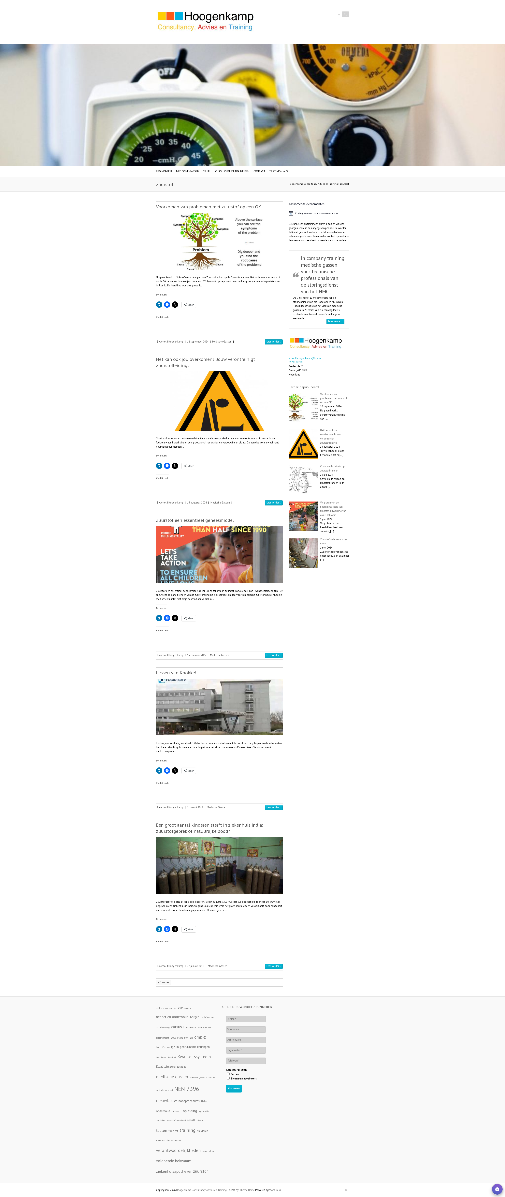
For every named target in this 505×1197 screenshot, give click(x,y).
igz (173, 1047)
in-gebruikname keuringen (193, 1047)
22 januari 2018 (195, 966)
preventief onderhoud (176, 1120)
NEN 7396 (186, 1089)
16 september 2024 (198, 341)
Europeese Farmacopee (197, 1027)
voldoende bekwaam (173, 1160)
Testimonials (278, 171)
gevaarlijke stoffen (182, 1037)
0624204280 (295, 366)
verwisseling (208, 1151)
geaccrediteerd (162, 1037)
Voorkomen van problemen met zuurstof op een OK (208, 207)
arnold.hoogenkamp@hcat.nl (305, 362)
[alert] (319, 213)
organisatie (204, 1111)
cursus (176, 1026)
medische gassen (172, 1076)
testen (161, 1130)
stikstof (199, 1120)
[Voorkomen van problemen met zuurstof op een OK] (219, 241)
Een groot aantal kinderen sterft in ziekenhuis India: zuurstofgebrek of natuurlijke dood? (209, 828)
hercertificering (163, 1047)
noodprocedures (189, 1101)
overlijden (160, 1120)
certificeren (207, 1017)
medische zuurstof (164, 1090)
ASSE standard (185, 1008)
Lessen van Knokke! (176, 673)
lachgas (181, 1066)
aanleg (159, 1008)
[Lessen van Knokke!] (219, 707)
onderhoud (163, 1111)
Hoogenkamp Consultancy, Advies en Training (313, 183)
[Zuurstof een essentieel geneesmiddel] (219, 554)
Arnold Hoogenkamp (171, 341)
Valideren (202, 1131)
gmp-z (200, 1037)
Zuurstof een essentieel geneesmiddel (195, 520)
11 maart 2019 (195, 807)
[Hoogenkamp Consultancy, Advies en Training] (205, 22)
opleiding (190, 1111)
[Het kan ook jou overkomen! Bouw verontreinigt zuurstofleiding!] (219, 401)
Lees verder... (274, 341)
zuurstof (344, 183)
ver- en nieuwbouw (168, 1140)
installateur (161, 1057)
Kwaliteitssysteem (194, 1056)
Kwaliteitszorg (166, 1066)
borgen (194, 1017)
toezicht (173, 1131)
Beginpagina (164, 171)
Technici (235, 1074)
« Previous (163, 982)
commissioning (163, 1027)
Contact (259, 171)
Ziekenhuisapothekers (243, 1078)
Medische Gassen (187, 171)
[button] (497, 1189)
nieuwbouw (166, 1100)
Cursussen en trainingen (232, 171)
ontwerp (176, 1111)
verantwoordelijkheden (178, 1150)
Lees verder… (336, 325)
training (187, 1130)
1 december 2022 (196, 655)
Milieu (207, 171)
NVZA (204, 1101)
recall (191, 1120)
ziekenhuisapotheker (174, 1171)
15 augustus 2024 (197, 502)
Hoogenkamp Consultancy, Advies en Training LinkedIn (339, 14)
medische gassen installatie (202, 1077)
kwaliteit (172, 1057)
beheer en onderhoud (172, 1016)
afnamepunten (170, 1008)
